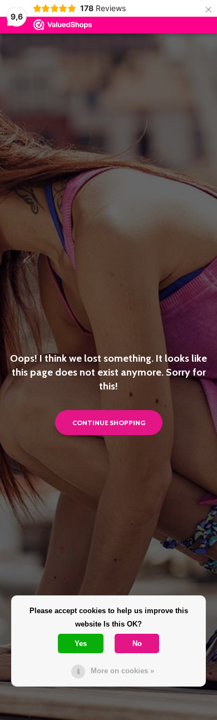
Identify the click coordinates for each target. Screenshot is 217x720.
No (137, 643)
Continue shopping (108, 422)
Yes (81, 643)
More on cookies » (122, 671)
